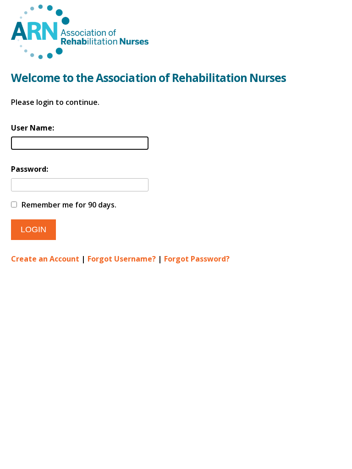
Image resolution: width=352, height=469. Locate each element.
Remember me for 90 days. (69, 205)
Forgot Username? (122, 259)
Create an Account (45, 259)
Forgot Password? (197, 259)
